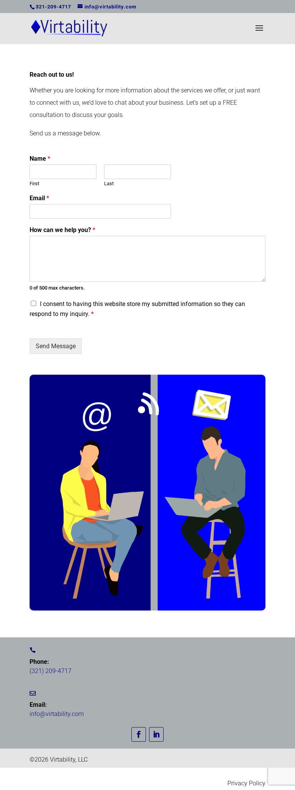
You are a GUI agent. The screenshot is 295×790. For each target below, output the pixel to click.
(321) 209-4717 (50, 671)
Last (109, 183)
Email (39, 198)
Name (40, 158)
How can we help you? (62, 230)
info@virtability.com (57, 714)
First (34, 183)
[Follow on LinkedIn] (156, 734)
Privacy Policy (246, 783)
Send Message (56, 346)
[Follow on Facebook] (138, 734)
